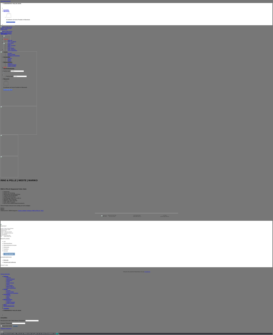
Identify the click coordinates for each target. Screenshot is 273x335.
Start (2, 33)
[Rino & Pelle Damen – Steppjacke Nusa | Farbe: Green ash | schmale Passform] (7, 42)
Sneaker (8, 290)
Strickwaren (11, 43)
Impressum (5, 250)
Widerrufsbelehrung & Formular (9, 245)
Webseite (5, 260)
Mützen (8, 298)
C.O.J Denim (11, 48)
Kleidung (29, 210)
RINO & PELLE (11, 49)
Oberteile (8, 277)
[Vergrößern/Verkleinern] (2, 331)
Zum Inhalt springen (6, 1)
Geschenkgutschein (8, 306)
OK (57, 333)
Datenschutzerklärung (7, 243)
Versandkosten (147, 271)
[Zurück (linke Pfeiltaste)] (1, 332)
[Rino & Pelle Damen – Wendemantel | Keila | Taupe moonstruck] (7, 49)
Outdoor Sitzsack (10, 302)
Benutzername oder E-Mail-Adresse (13, 320)
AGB (4, 241)
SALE (42, 210)
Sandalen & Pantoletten (12, 293)
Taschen (8, 295)
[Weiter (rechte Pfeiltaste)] (2, 332)
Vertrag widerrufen (9, 254)
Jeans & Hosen (11, 45)
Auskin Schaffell (10, 303)
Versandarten (6, 248)
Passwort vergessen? (6, 328)
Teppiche (8, 300)
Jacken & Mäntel (12, 41)
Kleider (8, 281)
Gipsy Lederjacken (12, 50)
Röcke (8, 284)
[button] (2, 208)
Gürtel (7, 297)
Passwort (6, 323)
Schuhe (5, 289)
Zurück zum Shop (10, 22)
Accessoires (6, 294)
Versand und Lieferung (9, 262)
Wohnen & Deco (7, 299)
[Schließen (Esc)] (1, 331)
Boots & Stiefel (10, 291)
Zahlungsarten (6, 247)
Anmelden (15, 326)
